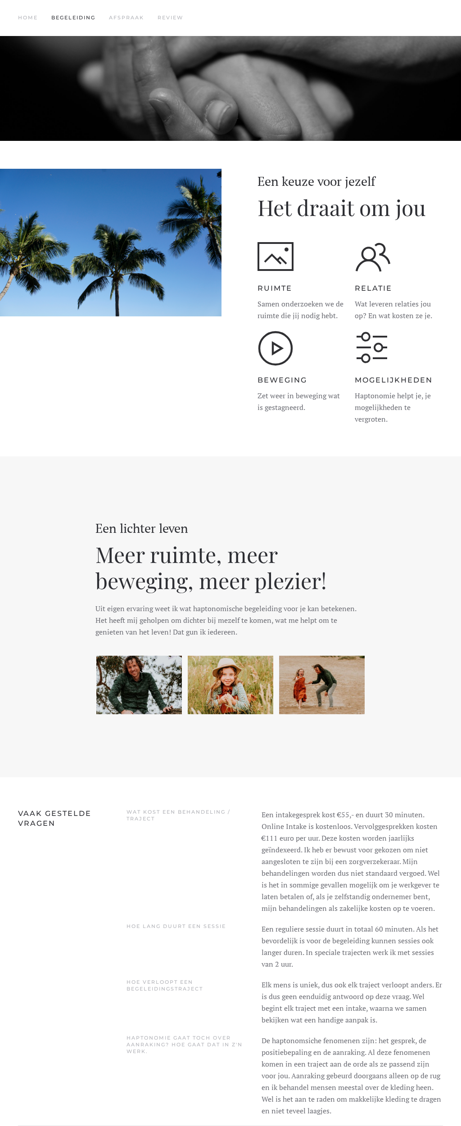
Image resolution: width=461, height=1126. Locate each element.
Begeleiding (73, 17)
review (170, 17)
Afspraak (126, 17)
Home (28, 17)
